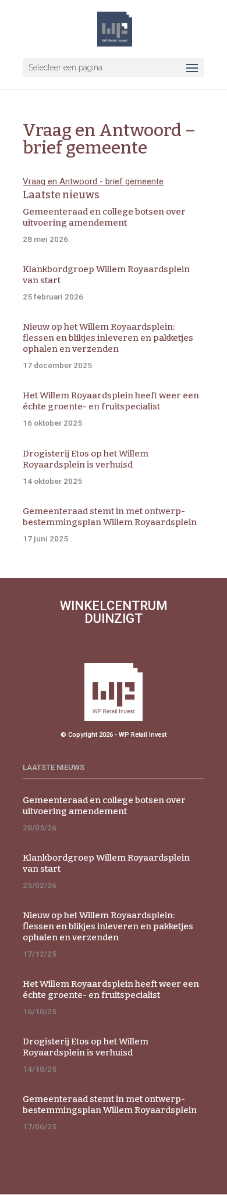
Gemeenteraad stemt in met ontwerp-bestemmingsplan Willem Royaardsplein (110, 516)
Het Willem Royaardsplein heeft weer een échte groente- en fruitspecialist (111, 401)
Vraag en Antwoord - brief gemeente (93, 181)
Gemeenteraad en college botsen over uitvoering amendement (104, 217)
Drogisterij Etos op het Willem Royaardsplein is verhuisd (85, 459)
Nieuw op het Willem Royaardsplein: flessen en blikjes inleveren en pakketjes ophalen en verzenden (108, 338)
